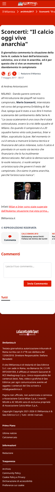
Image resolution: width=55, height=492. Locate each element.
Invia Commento (37, 283)
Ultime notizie (9, 433)
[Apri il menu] (4, 3)
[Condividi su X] (14, 73)
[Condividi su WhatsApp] (3, 73)
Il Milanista (8, 11)
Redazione (7, 453)
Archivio (6, 468)
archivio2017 (27, 11)
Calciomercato (9, 437)
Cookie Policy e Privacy (13, 477)
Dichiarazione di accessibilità (17, 481)
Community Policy (11, 473)
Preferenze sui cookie (13, 485)
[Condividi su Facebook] (9, 73)
